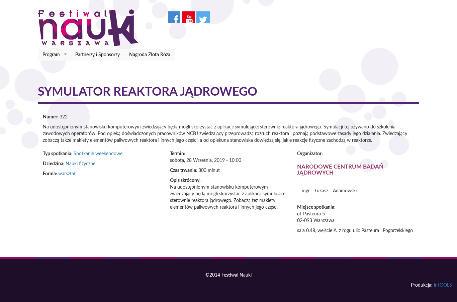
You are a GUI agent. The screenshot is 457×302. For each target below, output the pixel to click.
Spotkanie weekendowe (98, 154)
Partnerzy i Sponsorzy (97, 55)
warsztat (67, 174)
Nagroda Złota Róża (149, 55)
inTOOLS (443, 285)
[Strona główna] (90, 27)
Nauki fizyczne (80, 164)
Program (49, 55)
